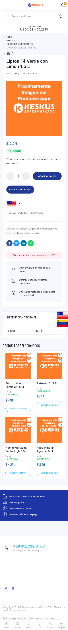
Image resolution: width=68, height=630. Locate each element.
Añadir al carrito (47, 175)
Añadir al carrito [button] (18, 408)
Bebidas (11, 40)
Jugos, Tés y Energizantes (20, 44)
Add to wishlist (20, 213)
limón (20, 233)
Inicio (9, 37)
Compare (38, 213)
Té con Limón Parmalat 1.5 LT (14, 385)
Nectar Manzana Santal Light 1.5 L (16, 449)
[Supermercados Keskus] (35, 5)
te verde (35, 233)
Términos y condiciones (41, 618)
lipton (27, 233)
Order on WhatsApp (20, 189)
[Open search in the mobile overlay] (34, 16)
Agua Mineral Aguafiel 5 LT (45, 449)
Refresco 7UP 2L (47, 383)
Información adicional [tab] (22, 317)
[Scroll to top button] (62, 615)
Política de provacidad (14, 618)
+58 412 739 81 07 (29, 546)
